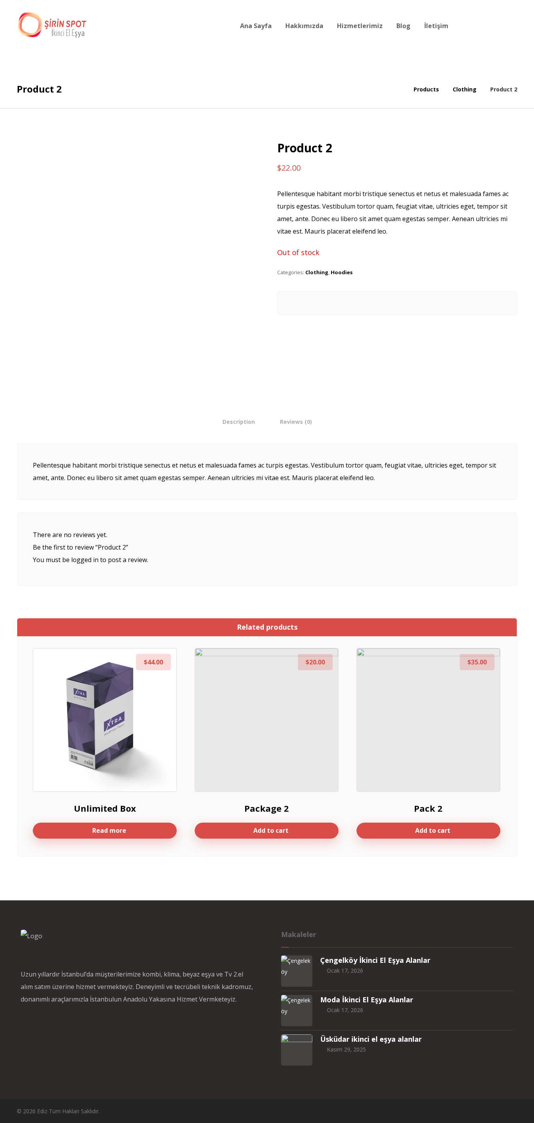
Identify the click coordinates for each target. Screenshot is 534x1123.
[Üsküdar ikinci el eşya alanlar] (296, 1050)
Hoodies (342, 272)
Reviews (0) (296, 421)
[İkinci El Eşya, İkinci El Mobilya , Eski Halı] (52, 25)
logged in (85, 559)
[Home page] (398, 89)
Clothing (316, 272)
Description (238, 421)
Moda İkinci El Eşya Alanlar (366, 999)
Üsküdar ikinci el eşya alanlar (371, 1039)
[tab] (239, 421)
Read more (109, 830)
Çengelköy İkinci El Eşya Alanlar (375, 960)
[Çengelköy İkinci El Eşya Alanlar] (296, 971)
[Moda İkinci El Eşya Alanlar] (296, 1010)
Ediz (42, 1111)
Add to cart (271, 830)
